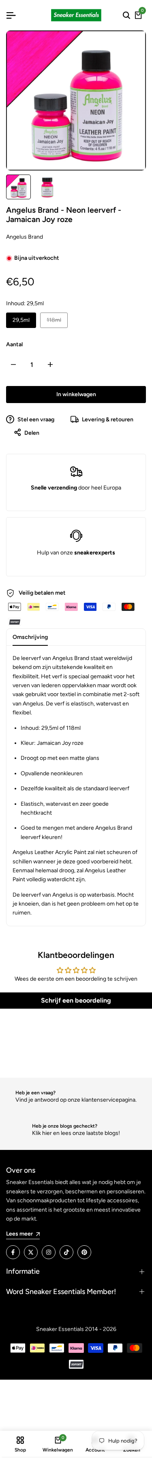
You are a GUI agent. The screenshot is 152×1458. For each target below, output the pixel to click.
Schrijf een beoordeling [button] (76, 1000)
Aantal (14, 344)
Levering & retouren (107, 419)
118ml (57, 320)
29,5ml (21, 320)
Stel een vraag (35, 419)
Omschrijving (30, 637)
